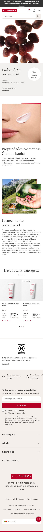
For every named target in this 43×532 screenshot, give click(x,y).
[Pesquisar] (38, 16)
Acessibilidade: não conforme (21, 519)
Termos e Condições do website (21, 511)
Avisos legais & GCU (32, 515)
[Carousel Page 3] (23, 326)
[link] (15, 315)
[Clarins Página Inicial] (9, 10)
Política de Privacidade (15, 419)
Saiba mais (5, 364)
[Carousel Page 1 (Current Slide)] (19, 326)
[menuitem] (29, 10)
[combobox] (21, 527)
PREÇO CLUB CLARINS (14, 315)
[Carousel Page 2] (21, 326)
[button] (21, 440)
